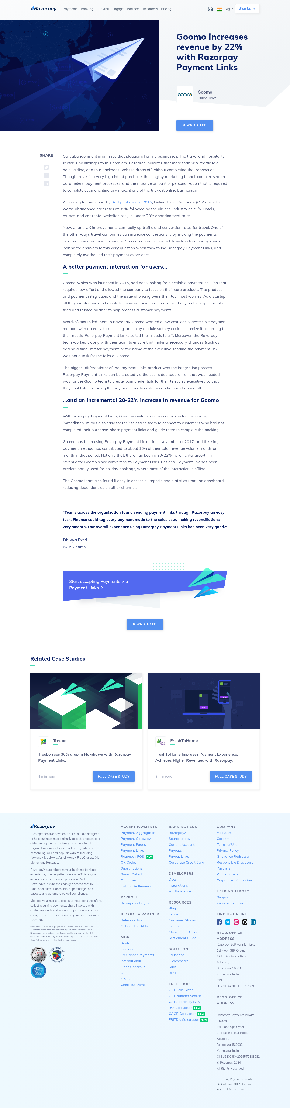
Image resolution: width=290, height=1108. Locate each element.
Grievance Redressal (233, 856)
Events (174, 926)
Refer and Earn (132, 920)
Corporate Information (234, 880)
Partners (224, 868)
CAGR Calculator (186, 1013)
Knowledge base (230, 903)
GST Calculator (181, 990)
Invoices (127, 949)
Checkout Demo (133, 985)
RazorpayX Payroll (135, 903)
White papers (228, 874)
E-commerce (179, 961)
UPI (123, 973)
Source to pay (180, 838)
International (131, 961)
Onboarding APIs (134, 926)
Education (176, 955)
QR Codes (129, 862)
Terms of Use (227, 844)
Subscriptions (131, 868)
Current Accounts (182, 844)
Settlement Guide (182, 938)
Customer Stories (182, 920)
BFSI (172, 973)
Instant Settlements (136, 886)
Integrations (178, 885)
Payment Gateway (136, 838)
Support (223, 897)
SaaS (173, 967)
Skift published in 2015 (131, 202)
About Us (224, 832)
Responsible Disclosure (235, 862)
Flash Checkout (133, 967)
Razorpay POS (137, 856)
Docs (173, 879)
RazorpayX (177, 832)
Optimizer (128, 880)
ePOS (125, 979)
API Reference (180, 891)
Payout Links (179, 856)
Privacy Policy (228, 850)
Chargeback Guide (183, 932)
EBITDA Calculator (188, 1019)
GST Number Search (185, 996)
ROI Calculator (184, 1007)
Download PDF (195, 125)
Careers (223, 838)
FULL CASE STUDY (114, 776)
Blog (172, 908)
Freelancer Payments (137, 955)
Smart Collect (131, 874)
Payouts (175, 850)
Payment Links (132, 850)
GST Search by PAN (184, 1001)
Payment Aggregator (138, 832)
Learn (173, 914)
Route (125, 943)
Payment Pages (133, 844)
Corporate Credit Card (186, 862)
